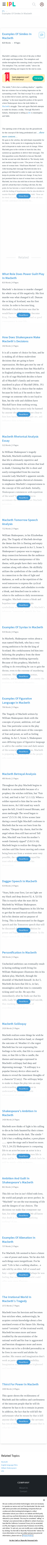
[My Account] (43, 4)
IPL (3, 11)
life (29, 113)
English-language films (9, 1465)
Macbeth (5, 106)
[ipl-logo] (11, 5)
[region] (23, 1521)
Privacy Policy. (28, 1535)
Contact (23, 1491)
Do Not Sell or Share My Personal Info (23, 1540)
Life (2, 1471)
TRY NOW (38, 78)
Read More (23, 315)
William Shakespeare (9, 1468)
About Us (23, 1487)
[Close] (44, 1500)
